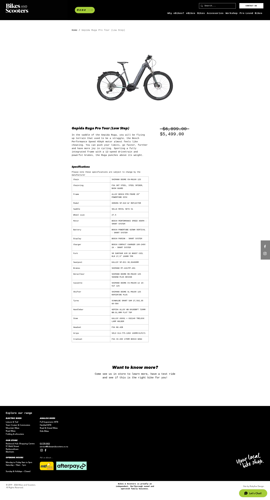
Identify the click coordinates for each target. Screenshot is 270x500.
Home (74, 30)
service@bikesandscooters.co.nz (54, 446)
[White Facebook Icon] (265, 246)
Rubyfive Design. (257, 486)
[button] (190, 13)
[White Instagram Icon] (265, 253)
